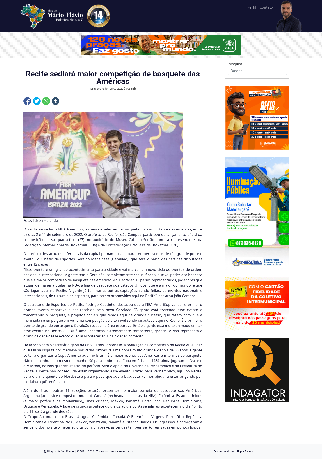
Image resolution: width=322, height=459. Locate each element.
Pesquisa (235, 64)
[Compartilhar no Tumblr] (55, 101)
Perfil (251, 7)
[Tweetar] (37, 101)
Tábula (249, 451)
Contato (266, 7)
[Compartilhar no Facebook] (27, 101)
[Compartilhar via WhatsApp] (46, 101)
